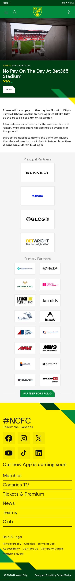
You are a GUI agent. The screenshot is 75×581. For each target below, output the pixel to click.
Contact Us (30, 548)
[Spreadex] (50, 380)
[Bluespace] (24, 364)
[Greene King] (24, 284)
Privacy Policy (12, 544)
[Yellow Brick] (50, 268)
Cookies (29, 544)
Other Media (64, 575)
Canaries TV (16, 485)
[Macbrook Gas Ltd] (50, 332)
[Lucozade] (50, 316)
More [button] (5, 2)
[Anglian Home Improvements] (24, 316)
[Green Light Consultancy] (37, 219)
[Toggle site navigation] (6, 12)
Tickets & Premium (23, 494)
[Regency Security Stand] (50, 364)
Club (8, 522)
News (9, 503)
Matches (12, 476)
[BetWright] (37, 242)
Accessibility (11, 548)
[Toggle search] (19, 12)
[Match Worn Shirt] (50, 348)
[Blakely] (68, 3)
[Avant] (24, 348)
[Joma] (37, 196)
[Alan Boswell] (24, 332)
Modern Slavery (13, 553)
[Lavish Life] (24, 300)
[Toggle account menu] (68, 12)
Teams (10, 513)
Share (9, 89)
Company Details (52, 548)
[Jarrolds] (50, 300)
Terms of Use (46, 544)
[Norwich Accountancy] (50, 284)
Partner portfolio (37, 393)
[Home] (37, 12)
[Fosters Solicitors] (24, 268)
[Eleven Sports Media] (24, 380)
